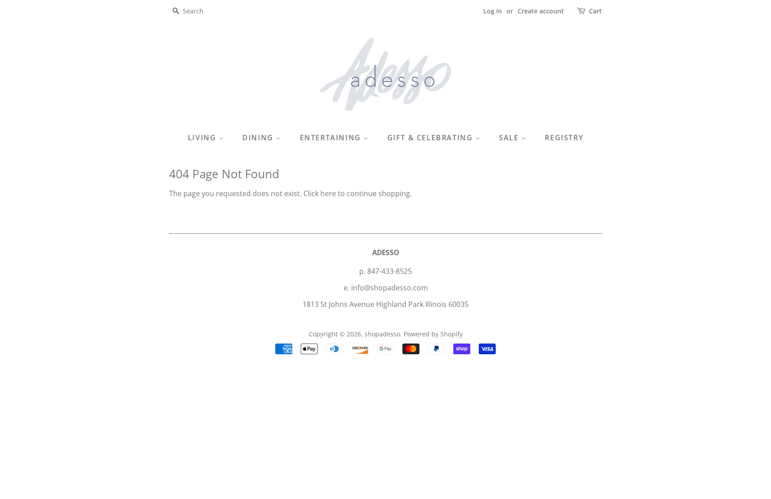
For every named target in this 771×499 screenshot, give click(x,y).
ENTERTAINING (332, 138)
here (328, 193)
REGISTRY (564, 138)
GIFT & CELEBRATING (431, 138)
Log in (492, 11)
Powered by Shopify (433, 334)
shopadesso (382, 334)
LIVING (203, 138)
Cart (595, 11)
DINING (259, 138)
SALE (510, 138)
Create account (541, 11)
